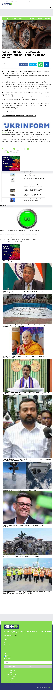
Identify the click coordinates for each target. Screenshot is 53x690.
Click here (14, 635)
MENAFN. (11, 685)
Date (4, 64)
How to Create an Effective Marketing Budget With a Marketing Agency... (16, 241)
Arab (20, 18)
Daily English (8, 656)
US (6, 18)
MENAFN (5, 71)
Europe (13, 18)
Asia (26, 18)
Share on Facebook (24, 64)
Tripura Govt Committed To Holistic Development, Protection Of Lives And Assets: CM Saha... (27, 393)
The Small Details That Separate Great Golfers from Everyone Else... (15, 237)
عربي (22, 1)
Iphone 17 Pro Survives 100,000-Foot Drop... (19, 490)
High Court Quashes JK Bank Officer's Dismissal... (22, 557)
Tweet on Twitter (33, 64)
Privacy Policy (7, 645)
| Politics (39, 18)
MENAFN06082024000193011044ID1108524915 (19, 116)
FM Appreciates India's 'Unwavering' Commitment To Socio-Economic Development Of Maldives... (26, 592)
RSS (11, 680)
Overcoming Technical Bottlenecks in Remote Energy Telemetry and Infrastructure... (19, 234)
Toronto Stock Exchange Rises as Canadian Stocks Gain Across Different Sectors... (18, 239)
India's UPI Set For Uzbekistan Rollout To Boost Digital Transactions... (24, 292)
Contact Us (6, 647)
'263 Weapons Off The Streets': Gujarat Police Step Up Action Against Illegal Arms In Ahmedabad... (27, 325)
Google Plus (13, 674)
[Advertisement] (27, 12)
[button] (25, 1)
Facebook (12, 670)
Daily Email (12, 676)
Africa (32, 18)
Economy (47, 18)
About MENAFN (8, 651)
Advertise (6, 649)
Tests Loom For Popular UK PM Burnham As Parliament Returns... (25, 526)
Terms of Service (8, 642)
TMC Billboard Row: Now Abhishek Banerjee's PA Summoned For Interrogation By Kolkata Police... (27, 459)
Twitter (12, 672)
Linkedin (12, 678)
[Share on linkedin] (46, 64)
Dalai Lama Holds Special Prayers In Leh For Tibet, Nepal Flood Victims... (25, 357)
